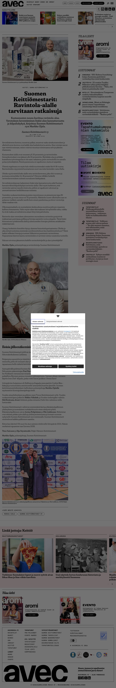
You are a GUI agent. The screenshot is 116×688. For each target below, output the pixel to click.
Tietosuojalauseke (78, 372)
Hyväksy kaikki (71, 366)
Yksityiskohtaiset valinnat (54, 321)
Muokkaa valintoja (45, 366)
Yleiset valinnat (37, 321)
